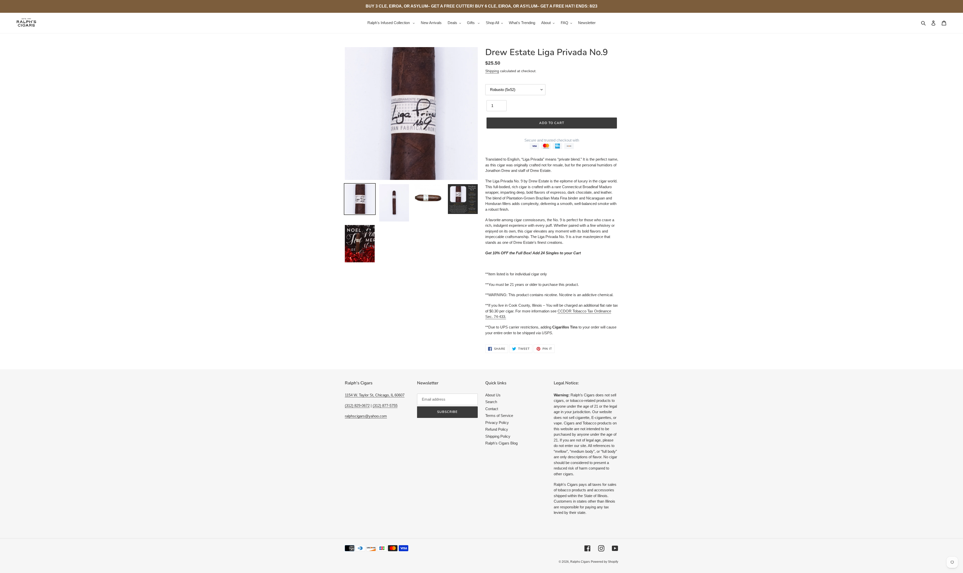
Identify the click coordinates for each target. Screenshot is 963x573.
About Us (493, 395)
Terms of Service (499, 415)
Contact (491, 409)
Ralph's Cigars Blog (501, 443)
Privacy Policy (497, 422)
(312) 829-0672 (357, 405)
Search (491, 402)
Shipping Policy (497, 436)
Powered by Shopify (604, 561)
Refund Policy (496, 429)
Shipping (492, 71)
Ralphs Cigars (580, 561)
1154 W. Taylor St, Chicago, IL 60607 (375, 395)
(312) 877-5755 (385, 405)
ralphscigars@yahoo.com (366, 416)
